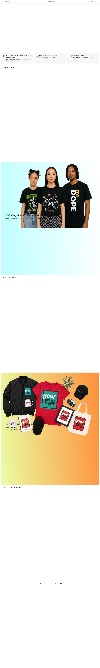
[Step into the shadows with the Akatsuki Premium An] (14, 621)
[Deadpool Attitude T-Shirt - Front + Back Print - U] (43, 622)
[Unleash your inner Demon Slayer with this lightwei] (70, 622)
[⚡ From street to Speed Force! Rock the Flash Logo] (28, 617)
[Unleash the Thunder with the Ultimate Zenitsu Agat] (85, 619)
